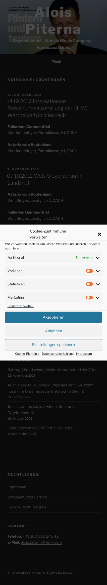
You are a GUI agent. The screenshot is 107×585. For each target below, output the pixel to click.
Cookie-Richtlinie (27, 353)
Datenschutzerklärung (58, 353)
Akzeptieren (53, 317)
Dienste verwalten (20, 306)
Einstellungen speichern (53, 345)
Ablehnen (53, 331)
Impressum (84, 353)
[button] (99, 234)
